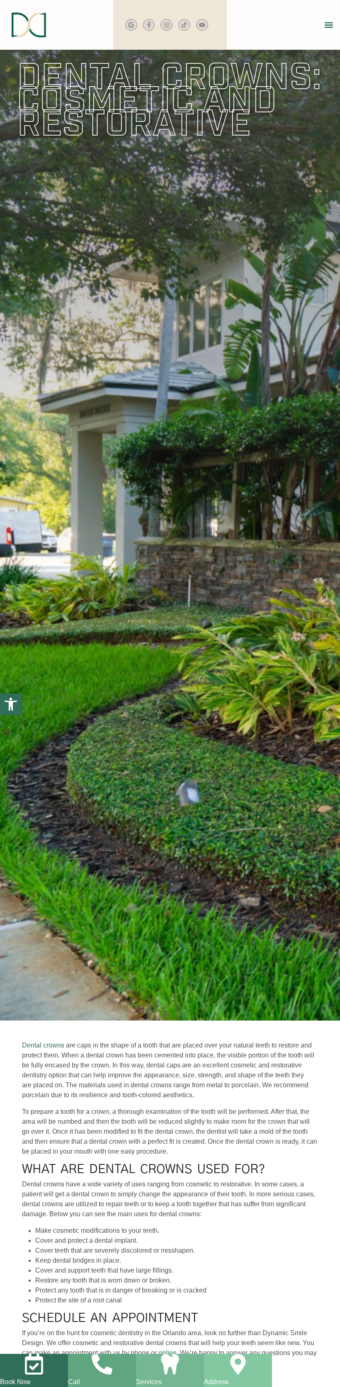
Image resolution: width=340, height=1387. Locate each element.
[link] (11, 704)
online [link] (167, 1352)
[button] (329, 25)
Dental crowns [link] (43, 1045)
